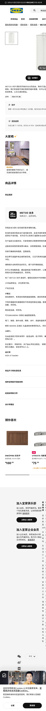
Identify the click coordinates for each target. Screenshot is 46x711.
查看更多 (26, 513)
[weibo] (19, 662)
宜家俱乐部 (43, 571)
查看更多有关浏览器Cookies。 (22, 689)
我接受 (32, 705)
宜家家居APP (43, 521)
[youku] (19, 668)
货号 (7, 97)
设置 (12, 705)
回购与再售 (43, 635)
